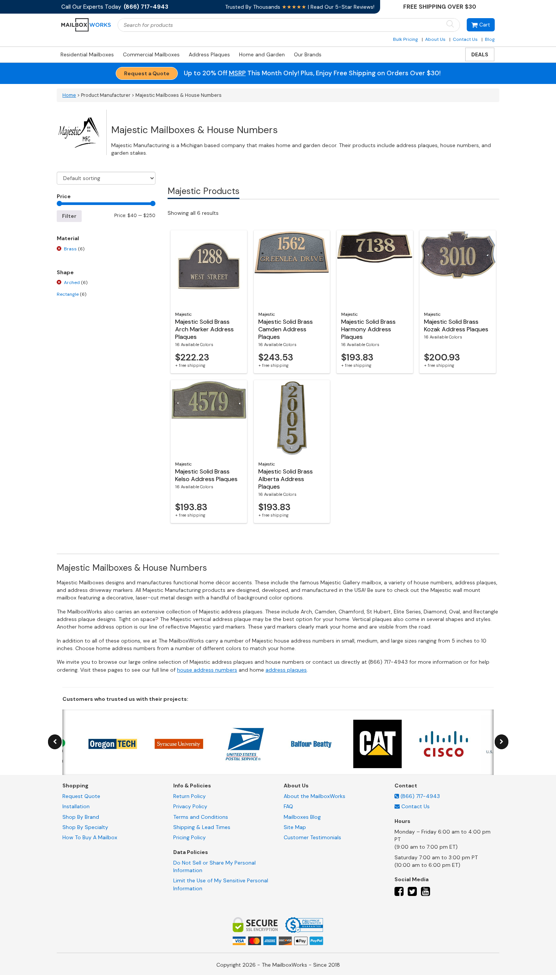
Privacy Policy (190, 806)
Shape (65, 272)
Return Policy (189, 796)
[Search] (450, 24)
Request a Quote (146, 73)
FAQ (288, 806)
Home (69, 95)
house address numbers (207, 669)
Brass (74, 249)
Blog (490, 39)
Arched (75, 282)
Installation (76, 806)
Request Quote (81, 796)
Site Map (295, 827)
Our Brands (307, 54)
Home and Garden (262, 54)
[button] (481, 24)
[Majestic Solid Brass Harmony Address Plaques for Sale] (375, 268)
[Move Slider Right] (501, 741)
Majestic (183, 314)
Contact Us (465, 39)
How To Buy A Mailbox (89, 837)
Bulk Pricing (405, 39)
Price (64, 196)
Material (68, 238)
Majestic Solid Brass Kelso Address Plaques (206, 475)
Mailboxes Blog (302, 817)
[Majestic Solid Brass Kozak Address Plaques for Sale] (457, 268)
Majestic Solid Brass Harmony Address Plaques (368, 329)
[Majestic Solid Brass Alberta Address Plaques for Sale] (292, 418)
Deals (479, 54)
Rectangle (71, 294)
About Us (435, 39)
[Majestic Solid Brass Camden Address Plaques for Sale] (292, 268)
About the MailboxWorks (314, 796)
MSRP (237, 73)
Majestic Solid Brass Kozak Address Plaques (456, 325)
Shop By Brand (80, 817)
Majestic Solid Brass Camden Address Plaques (285, 329)
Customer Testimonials (312, 837)
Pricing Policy (189, 837)
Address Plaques (209, 54)
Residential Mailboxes (87, 54)
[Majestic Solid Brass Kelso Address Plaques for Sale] (209, 418)
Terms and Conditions (200, 817)
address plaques (286, 669)
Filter (69, 216)
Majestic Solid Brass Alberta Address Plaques (285, 479)
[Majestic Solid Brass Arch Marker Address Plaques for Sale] (209, 268)
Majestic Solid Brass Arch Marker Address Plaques (204, 329)
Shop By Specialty (85, 827)
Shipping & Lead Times (201, 827)
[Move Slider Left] (55, 741)
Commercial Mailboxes (151, 54)
